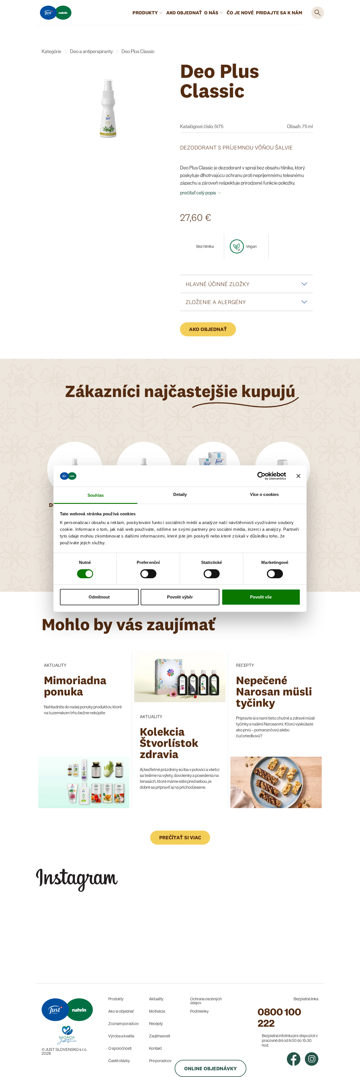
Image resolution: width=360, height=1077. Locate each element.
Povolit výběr (180, 597)
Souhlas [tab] (95, 495)
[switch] (148, 573)
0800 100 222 (279, 1017)
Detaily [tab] (180, 494)
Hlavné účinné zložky (217, 283)
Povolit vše (261, 597)
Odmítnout (99, 597)
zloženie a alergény (216, 301)
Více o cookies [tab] (264, 494)
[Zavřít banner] (298, 476)
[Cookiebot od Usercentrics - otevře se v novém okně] (261, 476)
